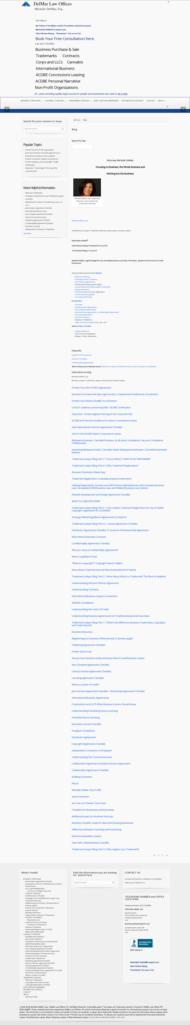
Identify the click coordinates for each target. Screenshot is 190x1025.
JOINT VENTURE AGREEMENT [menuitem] (106, 100)
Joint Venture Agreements (85, 282)
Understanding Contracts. (85, 589)
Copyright (91, 292)
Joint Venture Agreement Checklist (38, 208)
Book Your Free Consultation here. (64, 38)
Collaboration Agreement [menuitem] (35, 958)
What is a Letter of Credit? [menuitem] (35, 975)
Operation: (78, 301)
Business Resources (82, 632)
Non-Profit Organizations (57, 87)
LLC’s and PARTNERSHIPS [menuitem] (35, 888)
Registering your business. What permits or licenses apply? (102, 638)
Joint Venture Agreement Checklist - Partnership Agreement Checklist (108, 691)
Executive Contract (82, 317)
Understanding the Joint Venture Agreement (95, 583)
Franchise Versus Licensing (86, 717)
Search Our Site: (79, 140)
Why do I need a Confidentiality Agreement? (95, 550)
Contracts (70, 55)
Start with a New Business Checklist (90, 842)
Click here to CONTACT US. (135, 883)
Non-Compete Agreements (85, 309)
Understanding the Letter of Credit (90, 609)
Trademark (79, 292)
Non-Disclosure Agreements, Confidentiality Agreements (97, 312)
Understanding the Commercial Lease (92, 757)
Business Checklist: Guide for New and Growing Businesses (102, 823)
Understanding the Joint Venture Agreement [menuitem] (42, 951)
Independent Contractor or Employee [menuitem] (39, 915)
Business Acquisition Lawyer (86, 836)
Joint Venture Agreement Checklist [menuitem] (38, 881)
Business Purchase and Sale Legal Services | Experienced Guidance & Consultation (115, 394)
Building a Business (82, 776)
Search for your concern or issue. (42, 121)
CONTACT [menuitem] (151, 100)
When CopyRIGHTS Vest (84, 556)
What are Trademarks (34, 193)
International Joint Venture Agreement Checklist (97, 427)
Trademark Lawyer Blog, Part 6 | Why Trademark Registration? (105, 465)
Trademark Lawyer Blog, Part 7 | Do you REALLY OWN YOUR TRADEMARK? (111, 459)
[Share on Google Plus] (162, 855)
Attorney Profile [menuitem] (31, 997)
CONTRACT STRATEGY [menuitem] (54, 100)
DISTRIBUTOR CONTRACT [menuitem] (132, 100)
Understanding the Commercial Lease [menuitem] (40, 953)
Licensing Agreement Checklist (88, 678)
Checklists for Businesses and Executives (93, 809)
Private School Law (82, 651)
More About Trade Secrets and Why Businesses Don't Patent (104, 569)
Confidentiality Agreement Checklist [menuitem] (39, 968)
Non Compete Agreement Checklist (90, 664)
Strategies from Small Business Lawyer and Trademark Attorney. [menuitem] (42, 899)
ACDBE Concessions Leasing (59, 74)
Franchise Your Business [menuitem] (37, 924)
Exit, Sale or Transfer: (83, 326)
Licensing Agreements (83, 315)
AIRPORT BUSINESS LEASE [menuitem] (35, 944)
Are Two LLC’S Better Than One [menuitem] (39, 891)
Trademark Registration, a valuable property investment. (102, 478)
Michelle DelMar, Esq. (80, 221)
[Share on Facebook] (158, 855)
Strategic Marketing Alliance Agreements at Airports (99, 517)
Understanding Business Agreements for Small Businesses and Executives (110, 616)
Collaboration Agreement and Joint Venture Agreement (101, 763)
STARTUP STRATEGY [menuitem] (33, 893)
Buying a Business (82, 289)
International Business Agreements (90, 697)
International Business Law (36, 211)
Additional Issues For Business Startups (92, 816)
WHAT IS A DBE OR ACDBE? (86, 501)
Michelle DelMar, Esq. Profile (86, 790)
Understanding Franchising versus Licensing (95, 711)
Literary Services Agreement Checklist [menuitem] (40, 963)
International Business (54, 68)
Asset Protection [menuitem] (31, 910)
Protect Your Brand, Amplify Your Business (94, 400)
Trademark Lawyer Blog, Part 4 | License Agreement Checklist (104, 523)
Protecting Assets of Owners (86, 279)
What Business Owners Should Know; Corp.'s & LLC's (43, 203)
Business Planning (82, 277)
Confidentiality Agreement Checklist (91, 543)
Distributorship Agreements (86, 307)
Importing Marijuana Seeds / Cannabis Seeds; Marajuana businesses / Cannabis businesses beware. (119, 451)
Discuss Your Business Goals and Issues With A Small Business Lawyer (108, 658)
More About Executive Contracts (89, 536)
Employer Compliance (83, 730)
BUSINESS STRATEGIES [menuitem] (30, 100)
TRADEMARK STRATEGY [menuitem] (79, 100)
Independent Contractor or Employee (92, 750)
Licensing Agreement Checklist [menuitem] (37, 965)
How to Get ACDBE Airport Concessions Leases (96, 433)
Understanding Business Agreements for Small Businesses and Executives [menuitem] (43, 971)
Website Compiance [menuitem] (33, 927)
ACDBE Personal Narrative (57, 81)
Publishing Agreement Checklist (88, 645)
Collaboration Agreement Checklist (90, 770)
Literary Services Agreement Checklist (91, 671)
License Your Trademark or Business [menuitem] (39, 908)
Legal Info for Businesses (82, 355)
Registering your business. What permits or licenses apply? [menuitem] (42, 904)
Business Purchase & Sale (57, 49)
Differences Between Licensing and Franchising (96, 829)
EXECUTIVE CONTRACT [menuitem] (33, 939)
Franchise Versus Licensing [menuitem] (36, 922)
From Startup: (96, 273)
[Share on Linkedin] (167, 855)
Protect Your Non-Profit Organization (91, 387)
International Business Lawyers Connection (94, 596)
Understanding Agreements (82, 362)
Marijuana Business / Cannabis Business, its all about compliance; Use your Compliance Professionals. (117, 442)
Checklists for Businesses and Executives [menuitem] (41, 941)
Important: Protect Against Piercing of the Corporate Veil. (102, 414)
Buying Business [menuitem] (33, 920)
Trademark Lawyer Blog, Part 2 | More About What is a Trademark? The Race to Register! (119, 576)
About (75, 783)
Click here (105, 366)
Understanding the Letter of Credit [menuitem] (38, 929)
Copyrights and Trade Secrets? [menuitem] (37, 982)
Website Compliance (82, 602)
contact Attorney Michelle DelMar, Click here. (106, 1017)
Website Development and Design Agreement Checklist (101, 494)
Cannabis (75, 62)
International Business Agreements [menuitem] (39, 946)
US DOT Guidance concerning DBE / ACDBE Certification (101, 407)
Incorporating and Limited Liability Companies (92, 287)
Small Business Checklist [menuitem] (35, 896)
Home (78, 120)
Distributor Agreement (84, 737)
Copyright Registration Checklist (88, 744)
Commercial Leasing (83, 294)
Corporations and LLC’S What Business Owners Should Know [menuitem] (43, 885)
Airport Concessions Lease (35, 217)
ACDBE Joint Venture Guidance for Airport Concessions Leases (104, 420)
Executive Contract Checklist (86, 724)
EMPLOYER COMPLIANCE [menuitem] (34, 932)
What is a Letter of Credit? (85, 684)
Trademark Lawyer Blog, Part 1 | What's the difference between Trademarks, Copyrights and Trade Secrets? (118, 624)
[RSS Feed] (168, 1)
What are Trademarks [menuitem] (34, 980)
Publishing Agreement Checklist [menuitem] (37, 961)
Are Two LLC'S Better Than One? (89, 803)
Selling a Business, (82, 331)
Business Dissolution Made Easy (88, 472)
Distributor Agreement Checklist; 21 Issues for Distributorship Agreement (110, 530)
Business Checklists (79, 359)
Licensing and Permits (83, 297)
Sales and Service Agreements (87, 322)
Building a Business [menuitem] (33, 912)
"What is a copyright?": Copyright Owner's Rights (97, 563)
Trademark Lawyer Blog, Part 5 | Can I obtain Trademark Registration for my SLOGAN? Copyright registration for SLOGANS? (118, 509)
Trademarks (47, 55)
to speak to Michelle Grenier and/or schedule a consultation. (133, 366)
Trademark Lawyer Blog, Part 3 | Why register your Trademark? (105, 849)
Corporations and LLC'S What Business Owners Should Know (104, 704)
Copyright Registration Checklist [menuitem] (37, 985)
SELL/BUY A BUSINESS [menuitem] (33, 917)
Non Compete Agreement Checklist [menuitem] (38, 949)
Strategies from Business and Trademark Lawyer (44, 196)
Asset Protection (80, 796)
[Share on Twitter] (154, 855)
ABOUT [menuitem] (161, 100)
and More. (27, 233)
